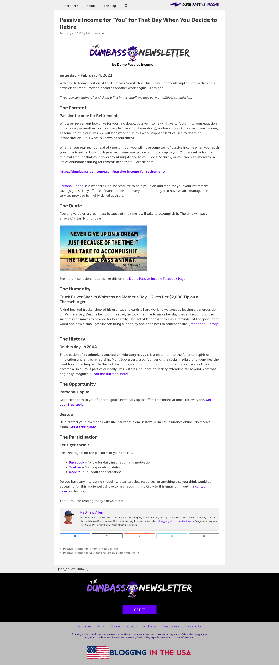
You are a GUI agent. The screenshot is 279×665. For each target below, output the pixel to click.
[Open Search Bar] (126, 5)
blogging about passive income (177, 521)
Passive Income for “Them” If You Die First (90, 548)
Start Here (71, 6)
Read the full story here (109, 374)
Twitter (75, 467)
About (90, 6)
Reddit (74, 472)
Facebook (76, 462)
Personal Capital (72, 186)
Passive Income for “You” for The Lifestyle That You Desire (101, 553)
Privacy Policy (193, 626)
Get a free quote (83, 427)
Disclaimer (149, 626)
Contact (132, 626)
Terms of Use (170, 626)
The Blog (109, 6)
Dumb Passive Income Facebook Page (157, 278)
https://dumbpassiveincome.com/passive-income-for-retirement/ (112, 171)
